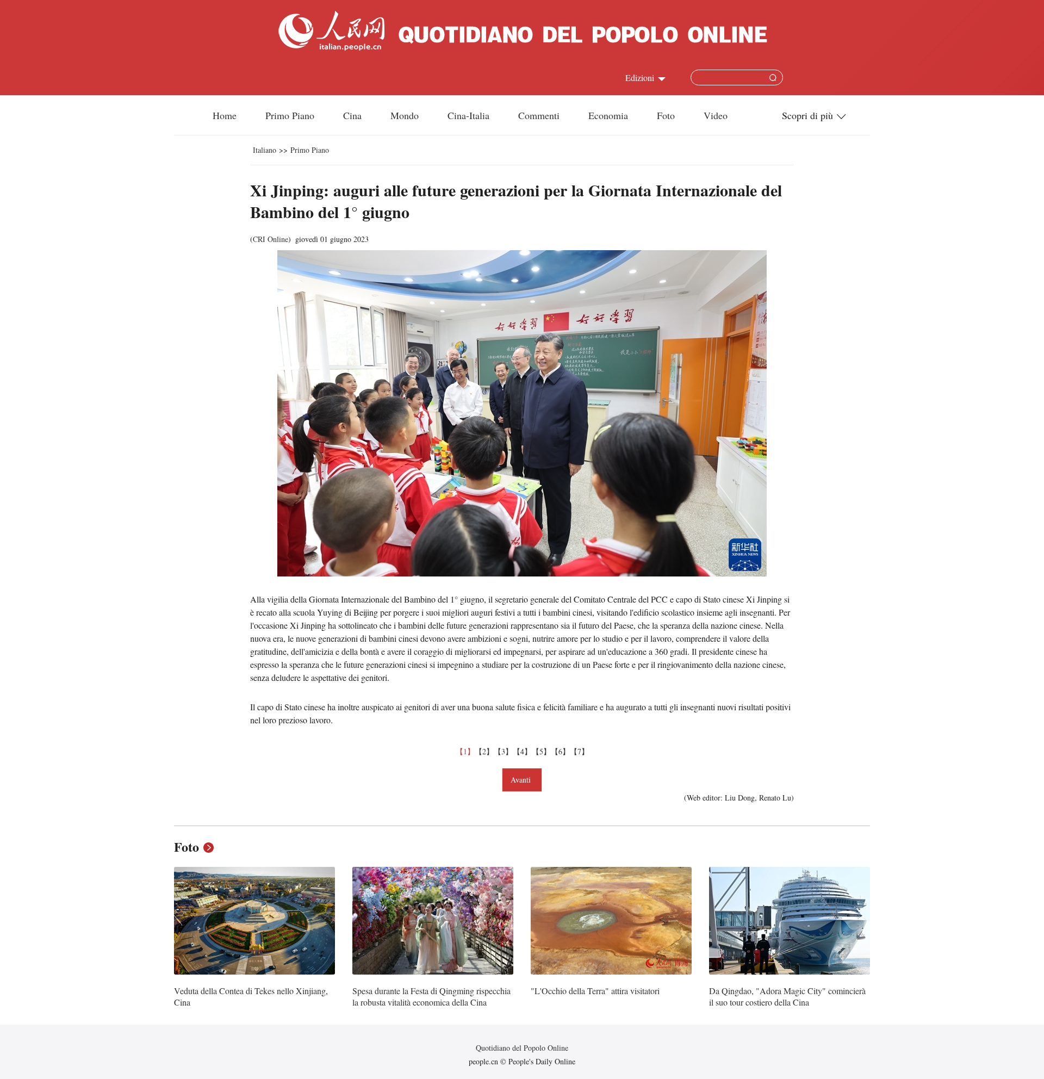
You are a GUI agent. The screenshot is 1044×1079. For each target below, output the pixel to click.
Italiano (264, 150)
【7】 (579, 751)
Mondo (404, 115)
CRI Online (270, 239)
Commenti (539, 115)
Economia (608, 115)
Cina (352, 115)
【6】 (560, 751)
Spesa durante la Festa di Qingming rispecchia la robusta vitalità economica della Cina (431, 996)
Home (225, 115)
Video (716, 115)
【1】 (465, 751)
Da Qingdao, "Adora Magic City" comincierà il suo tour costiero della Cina (787, 996)
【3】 (503, 751)
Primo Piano (289, 115)
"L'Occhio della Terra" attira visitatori (595, 990)
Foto (666, 115)
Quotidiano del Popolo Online (522, 1048)
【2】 (484, 751)
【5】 (541, 751)
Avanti (522, 779)
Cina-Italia (468, 115)
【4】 (522, 751)
